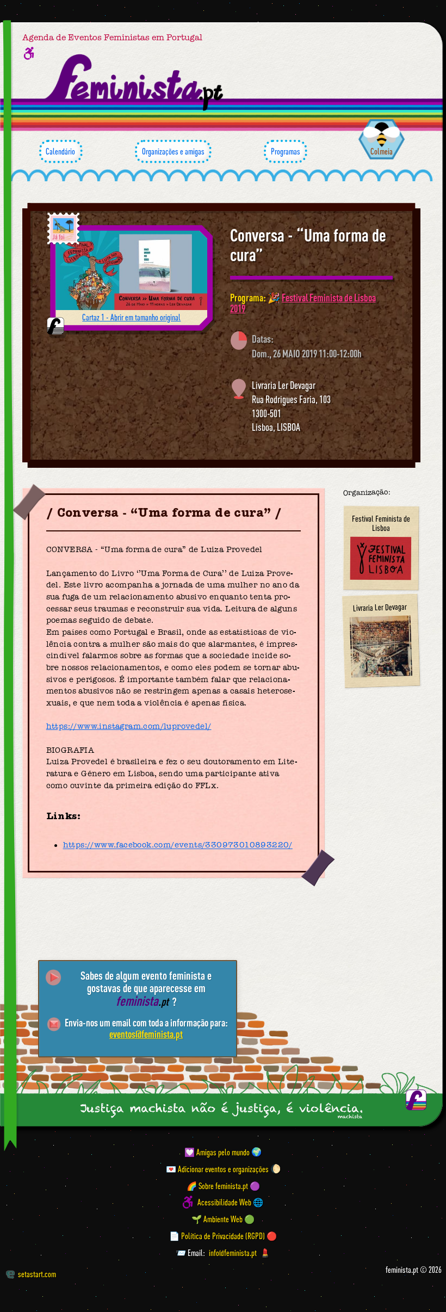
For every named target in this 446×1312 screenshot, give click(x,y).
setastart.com (37, 1274)
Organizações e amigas (173, 151)
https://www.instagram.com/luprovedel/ (129, 726)
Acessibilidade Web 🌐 (230, 1202)
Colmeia (381, 151)
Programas (285, 151)
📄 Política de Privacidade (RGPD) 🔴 (223, 1236)
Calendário (60, 151)
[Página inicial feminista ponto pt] (134, 83)
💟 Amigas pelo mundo (217, 1151)
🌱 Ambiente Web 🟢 (223, 1219)
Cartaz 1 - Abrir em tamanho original (131, 317)
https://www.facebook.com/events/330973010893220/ (178, 845)
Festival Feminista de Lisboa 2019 (303, 303)
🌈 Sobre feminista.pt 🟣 (223, 1185)
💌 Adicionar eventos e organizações (217, 1168)
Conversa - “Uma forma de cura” (308, 244)
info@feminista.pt (233, 1253)
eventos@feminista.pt (146, 1034)
